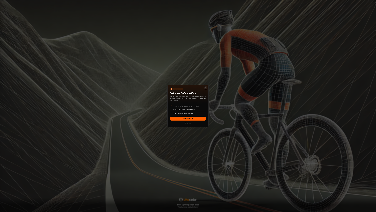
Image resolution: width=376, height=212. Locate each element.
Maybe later (188, 123)
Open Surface (187, 118)
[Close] (205, 87)
